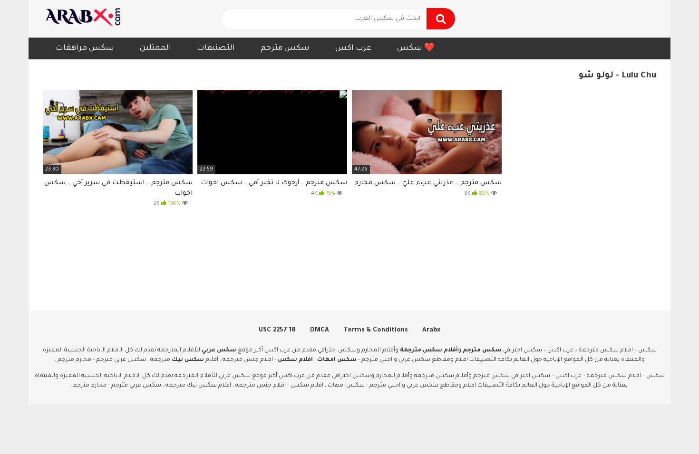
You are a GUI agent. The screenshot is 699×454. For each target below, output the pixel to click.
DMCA (319, 330)
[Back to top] (667, 425)
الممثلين (155, 48)
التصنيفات (216, 48)
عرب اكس (353, 48)
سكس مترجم (285, 48)
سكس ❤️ (416, 48)
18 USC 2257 (277, 330)
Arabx (431, 330)
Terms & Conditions (375, 330)
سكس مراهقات (85, 48)
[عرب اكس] (85, 19)
